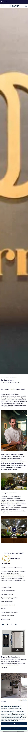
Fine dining (5, 378)
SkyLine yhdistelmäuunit (8, 590)
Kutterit (3, 608)
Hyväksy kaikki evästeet (14, 723)
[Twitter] (11, 624)
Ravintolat (13, 378)
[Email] (3, 624)
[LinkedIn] (16, 624)
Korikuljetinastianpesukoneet (9, 612)
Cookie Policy (14, 720)
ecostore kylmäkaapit (7, 601)
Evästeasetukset (14, 728)
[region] (14, 714)
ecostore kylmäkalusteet (8, 605)
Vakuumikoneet (5, 619)
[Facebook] (7, 624)
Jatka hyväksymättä (22, 700)
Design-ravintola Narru (7, 394)
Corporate (4, 2)
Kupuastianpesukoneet (7, 615)
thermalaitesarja (7, 594)
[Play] (14, 529)
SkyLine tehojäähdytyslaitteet (9, 598)
